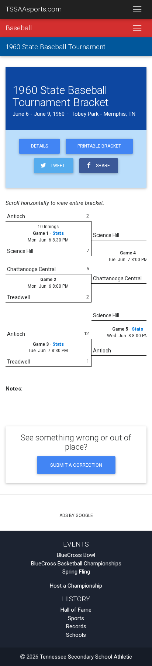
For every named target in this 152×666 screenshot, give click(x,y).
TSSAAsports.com (34, 9)
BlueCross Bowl (76, 555)
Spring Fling (76, 571)
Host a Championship (76, 585)
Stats (58, 233)
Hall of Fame (76, 609)
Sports (76, 618)
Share (102, 165)
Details (39, 146)
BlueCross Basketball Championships (76, 563)
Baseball (19, 28)
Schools (76, 635)
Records (76, 626)
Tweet (56, 165)
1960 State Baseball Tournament (56, 47)
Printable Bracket (99, 146)
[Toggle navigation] (137, 9)
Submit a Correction (76, 465)
